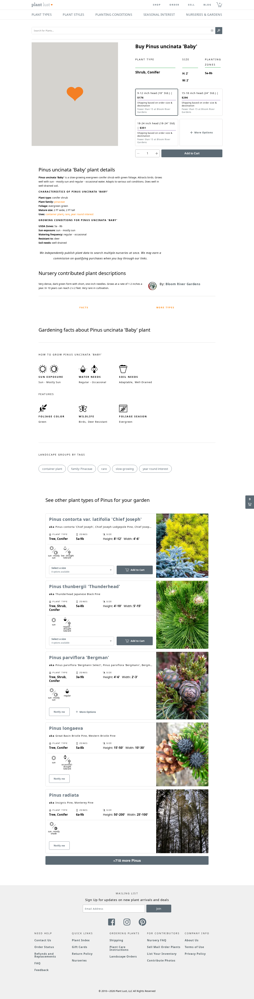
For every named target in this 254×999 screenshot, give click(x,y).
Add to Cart (191, 153)
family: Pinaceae (81, 469)
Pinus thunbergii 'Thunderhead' (84, 586)
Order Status (44, 947)
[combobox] (81, 570)
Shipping (116, 940)
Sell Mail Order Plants (163, 947)
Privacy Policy (195, 954)
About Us (192, 940)
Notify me (59, 711)
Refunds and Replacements (45, 955)
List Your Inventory (162, 954)
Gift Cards (79, 947)
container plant (54, 214)
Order (174, 5)
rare (67, 214)
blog (207, 5)
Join (158, 909)
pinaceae (59, 201)
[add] (156, 153)
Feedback (41, 970)
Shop (157, 5)
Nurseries (79, 960)
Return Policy (82, 954)
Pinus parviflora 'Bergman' (79, 657)
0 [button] (219, 3)
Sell (191, 5)
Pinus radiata (64, 795)
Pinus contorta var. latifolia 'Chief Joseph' (95, 519)
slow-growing (125, 469)
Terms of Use (194, 947)
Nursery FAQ (156, 940)
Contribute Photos (161, 960)
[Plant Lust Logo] (42, 5)
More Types (165, 307)
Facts (83, 307)
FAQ (37, 963)
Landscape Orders (123, 956)
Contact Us (42, 940)
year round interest (82, 214)
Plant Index (81, 940)
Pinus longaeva (66, 728)
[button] (212, 30)
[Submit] (218, 30)
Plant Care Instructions (119, 948)
